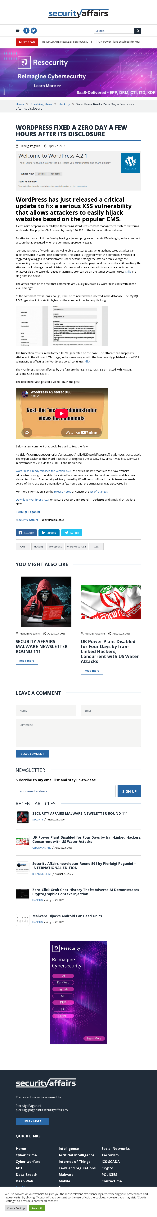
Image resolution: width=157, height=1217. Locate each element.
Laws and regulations (77, 1168)
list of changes (99, 491)
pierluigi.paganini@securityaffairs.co (42, 1110)
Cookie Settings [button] (16, 1208)
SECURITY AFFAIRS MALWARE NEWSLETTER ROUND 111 (49, 41)
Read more (26, 660)
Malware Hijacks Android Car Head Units (67, 916)
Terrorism (110, 1155)
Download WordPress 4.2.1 (32, 499)
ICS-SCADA (110, 1161)
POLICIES (109, 1174)
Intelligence (69, 1148)
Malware (66, 1174)
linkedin (51, 532)
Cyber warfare (41, 847)
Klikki (128, 271)
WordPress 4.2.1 (76, 546)
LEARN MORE (32, 1121)
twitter (74, 532)
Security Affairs (27, 520)
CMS (22, 546)
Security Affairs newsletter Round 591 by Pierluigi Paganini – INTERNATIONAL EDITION (84, 865)
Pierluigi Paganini (30, 146)
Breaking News (41, 104)
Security (37, 819)
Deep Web (24, 1181)
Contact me (111, 1181)
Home (20, 104)
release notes (62, 491)
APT (19, 1168)
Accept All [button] (37, 1208)
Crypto (107, 1168)
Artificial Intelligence (76, 1155)
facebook (28, 532)
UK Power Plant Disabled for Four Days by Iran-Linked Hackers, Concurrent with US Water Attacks (110, 651)
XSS (96, 546)
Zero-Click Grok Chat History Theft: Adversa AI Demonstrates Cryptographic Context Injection (85, 891)
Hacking (64, 104)
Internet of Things (74, 1161)
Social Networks (115, 1148)
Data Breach (26, 1174)
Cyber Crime (26, 1155)
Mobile (64, 1181)
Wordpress (55, 546)
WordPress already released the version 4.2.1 (43, 471)
